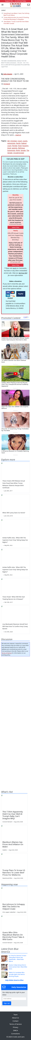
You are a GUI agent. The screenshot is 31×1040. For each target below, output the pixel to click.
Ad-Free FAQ (23, 273)
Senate (23, 150)
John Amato (7, 74)
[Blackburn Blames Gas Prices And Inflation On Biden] (14, 832)
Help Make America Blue (14, 980)
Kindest (10, 298)
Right (18, 150)
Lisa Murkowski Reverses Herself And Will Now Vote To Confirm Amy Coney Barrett (15, 626)
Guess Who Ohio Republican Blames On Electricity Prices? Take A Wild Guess (13, 936)
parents (14, 148)
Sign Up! (7, 1003)
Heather (4, 850)
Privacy (15, 1027)
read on (18, 135)
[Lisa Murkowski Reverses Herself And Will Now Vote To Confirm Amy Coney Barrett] (15, 614)
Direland (7, 84)
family (18, 143)
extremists (11, 143)
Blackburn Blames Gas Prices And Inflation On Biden (12, 844)
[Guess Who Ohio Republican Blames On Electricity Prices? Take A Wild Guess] (14, 922)
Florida (14, 146)
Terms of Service (7, 653)
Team (16, 1015)
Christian (13, 141)
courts (25, 141)
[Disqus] (15, 720)
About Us (15, 1018)
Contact (15, 1021)
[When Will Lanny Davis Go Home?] (15, 502)
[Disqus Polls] (15, 678)
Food (20, 146)
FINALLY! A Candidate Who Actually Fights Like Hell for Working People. (17, 974)
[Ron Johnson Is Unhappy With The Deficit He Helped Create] (14, 894)
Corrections (15, 1034)
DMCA (15, 1030)
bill (8, 141)
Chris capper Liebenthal (8, 912)
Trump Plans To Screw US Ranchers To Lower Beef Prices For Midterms (13, 872)
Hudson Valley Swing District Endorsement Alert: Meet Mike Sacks (18, 967)
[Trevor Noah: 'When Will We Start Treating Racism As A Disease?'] (15, 586)
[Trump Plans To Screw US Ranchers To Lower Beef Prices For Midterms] (14, 860)
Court (20, 141)
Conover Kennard (7, 822)
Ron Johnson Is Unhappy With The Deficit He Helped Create (13, 906)
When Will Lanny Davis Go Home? (13, 513)
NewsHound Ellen (7, 878)
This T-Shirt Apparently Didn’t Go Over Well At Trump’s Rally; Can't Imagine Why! (12, 815)
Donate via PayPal (20, 294)
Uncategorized (18, 153)
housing (25, 146)
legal (9, 148)
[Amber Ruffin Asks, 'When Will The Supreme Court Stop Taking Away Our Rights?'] (15, 527)
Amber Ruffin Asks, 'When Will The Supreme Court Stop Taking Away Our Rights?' (15, 540)
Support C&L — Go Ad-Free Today (15, 1)
